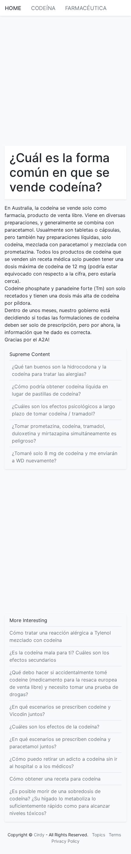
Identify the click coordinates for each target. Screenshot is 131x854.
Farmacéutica (86, 8)
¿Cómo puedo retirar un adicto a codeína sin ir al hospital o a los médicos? (63, 762)
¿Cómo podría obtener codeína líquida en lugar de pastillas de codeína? (60, 390)
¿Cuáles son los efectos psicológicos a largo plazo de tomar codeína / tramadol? (63, 410)
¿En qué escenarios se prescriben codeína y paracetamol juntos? (60, 742)
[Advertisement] (65, 80)
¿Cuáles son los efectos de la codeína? (54, 727)
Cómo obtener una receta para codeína (55, 779)
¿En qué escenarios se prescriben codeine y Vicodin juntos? (60, 710)
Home (13, 8)
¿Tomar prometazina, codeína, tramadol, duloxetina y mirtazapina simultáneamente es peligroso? (64, 433)
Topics (98, 834)
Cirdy (39, 834)
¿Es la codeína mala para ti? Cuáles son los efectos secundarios (59, 656)
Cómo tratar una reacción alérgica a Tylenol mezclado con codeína (60, 636)
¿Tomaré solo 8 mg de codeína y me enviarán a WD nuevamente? (64, 457)
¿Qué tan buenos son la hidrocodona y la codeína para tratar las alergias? (59, 370)
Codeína (43, 8)
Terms (115, 834)
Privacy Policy (65, 841)
